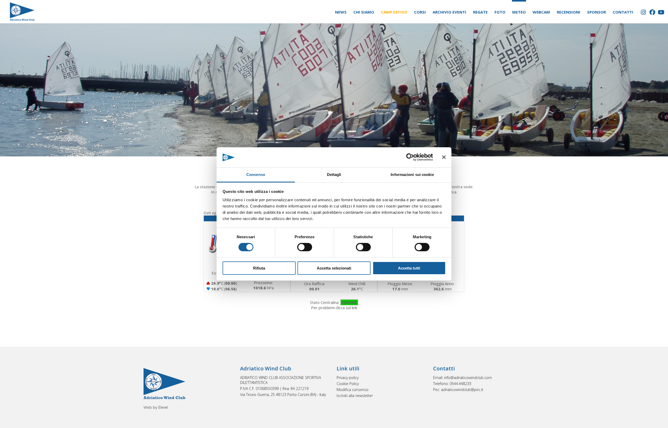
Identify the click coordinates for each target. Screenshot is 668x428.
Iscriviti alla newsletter (355, 395)
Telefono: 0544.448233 (452, 383)
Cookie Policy (348, 383)
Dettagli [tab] (334, 174)
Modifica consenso (352, 389)
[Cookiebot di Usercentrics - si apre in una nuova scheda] (410, 157)
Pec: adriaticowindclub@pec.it (458, 389)
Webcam (541, 12)
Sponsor (596, 12)
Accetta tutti (409, 268)
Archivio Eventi (449, 12)
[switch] (304, 247)
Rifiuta (259, 268)
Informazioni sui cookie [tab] (412, 174)
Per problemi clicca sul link (334, 307)
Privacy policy (348, 377)
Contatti (623, 12)
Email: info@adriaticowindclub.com (462, 377)
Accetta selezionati (334, 268)
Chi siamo (363, 12)
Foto (499, 12)
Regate (480, 12)
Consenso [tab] (255, 174)
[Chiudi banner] (444, 157)
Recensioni (568, 12)
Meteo (519, 12)
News (341, 12)
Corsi (420, 12)
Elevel (163, 407)
